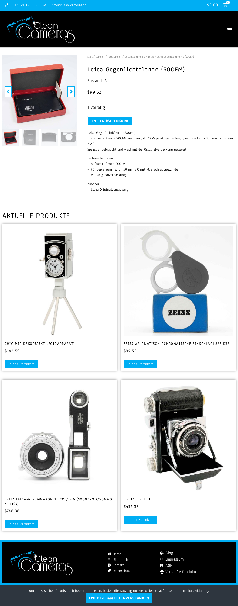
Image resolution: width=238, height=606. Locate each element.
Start (90, 56)
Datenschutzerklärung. (193, 590)
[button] (229, 29)
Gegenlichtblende (135, 56)
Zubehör (100, 56)
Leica (151, 56)
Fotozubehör (115, 56)
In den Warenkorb (109, 121)
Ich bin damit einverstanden (119, 598)
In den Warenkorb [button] (21, 364)
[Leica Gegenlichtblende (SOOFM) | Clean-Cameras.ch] (39, 92)
